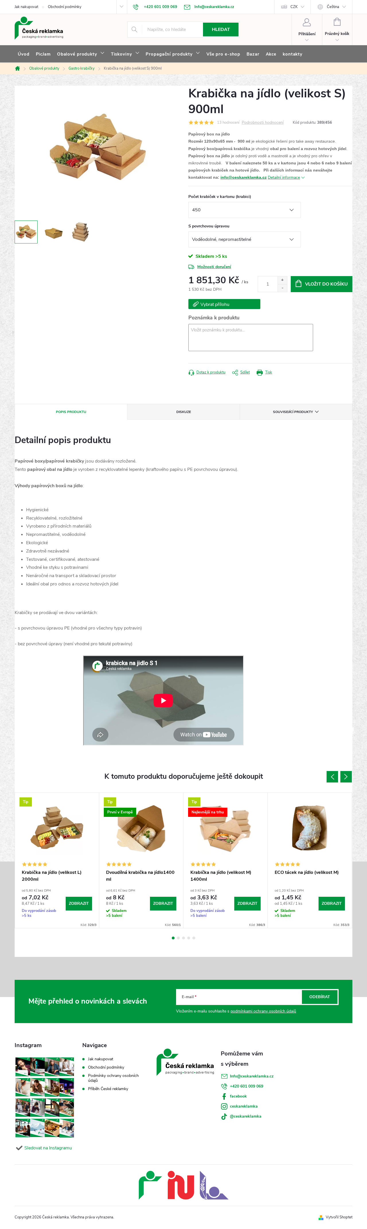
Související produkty (293, 412)
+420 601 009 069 (246, 1086)
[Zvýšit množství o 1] (282, 280)
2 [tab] (178, 938)
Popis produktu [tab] (71, 412)
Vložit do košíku (326, 284)
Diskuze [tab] (183, 412)
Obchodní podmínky (64, 6)
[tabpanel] (57, 860)
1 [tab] (173, 938)
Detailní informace (284, 177)
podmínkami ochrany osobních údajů (263, 1011)
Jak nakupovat (26, 6)
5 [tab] (193, 938)
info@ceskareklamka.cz (243, 177)
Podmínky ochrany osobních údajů (113, 1078)
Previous (332, 776)
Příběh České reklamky (108, 1089)
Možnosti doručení (214, 267)
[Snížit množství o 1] (282, 288)
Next (346, 776)
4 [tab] (188, 938)
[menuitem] (24, 54)
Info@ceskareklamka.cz (252, 1076)
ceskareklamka (244, 1106)
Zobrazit (79, 903)
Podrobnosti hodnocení (263, 122)
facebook (238, 1096)
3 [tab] (183, 938)
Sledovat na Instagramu (48, 1148)
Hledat (221, 29)
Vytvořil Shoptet (339, 1217)
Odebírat (319, 997)
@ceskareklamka (245, 1116)
